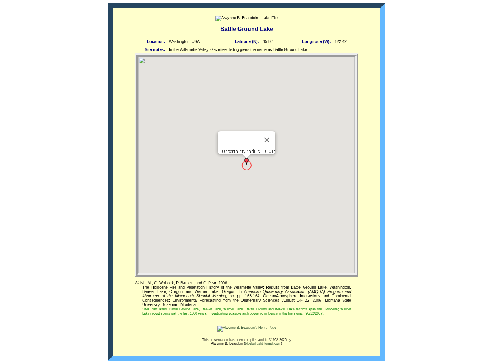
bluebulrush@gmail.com (263, 343)
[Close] (266, 140)
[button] (246, 161)
